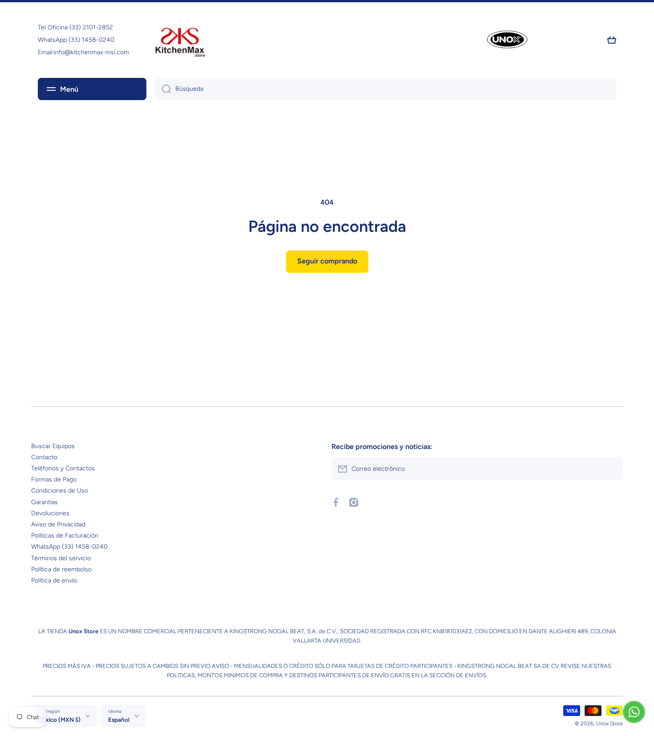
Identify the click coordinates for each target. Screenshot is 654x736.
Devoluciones (50, 513)
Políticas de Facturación (64, 535)
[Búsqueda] (163, 89)
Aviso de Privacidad (58, 524)
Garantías (44, 502)
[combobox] (385, 89)
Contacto (44, 457)
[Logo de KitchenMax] (180, 40)
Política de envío (54, 580)
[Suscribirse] (612, 469)
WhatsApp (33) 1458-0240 (69, 546)
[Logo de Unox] (507, 40)
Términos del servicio (61, 558)
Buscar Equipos (53, 446)
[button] (611, 40)
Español (118, 719)
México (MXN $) (59, 719)
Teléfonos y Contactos (63, 468)
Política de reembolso (61, 569)
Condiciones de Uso (59, 490)
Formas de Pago (54, 479)
